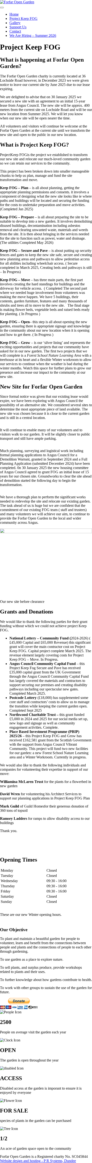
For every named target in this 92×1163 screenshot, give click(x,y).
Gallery (15, 23)
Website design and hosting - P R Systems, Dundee (38, 1161)
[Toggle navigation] (2, 7)
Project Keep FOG (23, 19)
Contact (15, 31)
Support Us (17, 27)
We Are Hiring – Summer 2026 (32, 36)
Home (14, 14)
